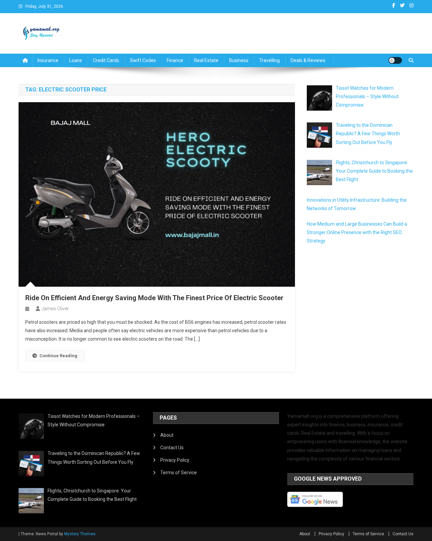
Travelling (269, 60)
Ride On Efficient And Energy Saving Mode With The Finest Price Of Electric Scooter (154, 298)
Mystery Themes (80, 534)
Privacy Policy (174, 460)
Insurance (47, 60)
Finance (175, 60)
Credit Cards (106, 60)
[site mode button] (395, 60)
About (166, 435)
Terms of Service (178, 472)
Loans (75, 60)
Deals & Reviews (308, 60)
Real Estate (206, 60)
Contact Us (172, 447)
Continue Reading (58, 355)
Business (238, 60)
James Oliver (55, 308)
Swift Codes (143, 60)
